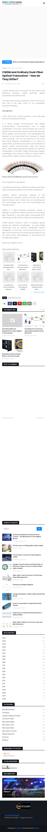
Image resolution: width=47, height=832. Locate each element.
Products (23, 737)
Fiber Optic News (23, 728)
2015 (23, 671)
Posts (7, 753)
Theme (36, 828)
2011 (23, 684)
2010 (23, 687)
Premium (18, 828)
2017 (23, 665)
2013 (23, 677)
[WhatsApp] (24, 303)
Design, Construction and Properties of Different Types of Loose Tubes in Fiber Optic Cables (28, 566)
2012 (23, 680)
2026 (23, 638)
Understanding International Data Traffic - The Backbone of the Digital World (27, 537)
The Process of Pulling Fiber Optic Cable (28, 546)
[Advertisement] (23, 32)
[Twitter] (15, 303)
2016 (23, 668)
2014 (23, 674)
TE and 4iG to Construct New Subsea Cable (27, 556)
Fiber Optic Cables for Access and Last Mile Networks (28, 623)
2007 (23, 696)
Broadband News (23, 709)
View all (42, 310)
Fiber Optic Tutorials (15, 68)
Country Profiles (23, 719)
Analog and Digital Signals (23, 585)
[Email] (29, 303)
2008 (23, 693)
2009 (23, 690)
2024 (23, 644)
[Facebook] (10, 303)
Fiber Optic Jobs (23, 725)
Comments (10, 756)
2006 (23, 699)
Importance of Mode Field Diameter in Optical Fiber (27, 614)
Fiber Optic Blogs (23, 722)
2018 (23, 662)
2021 (23, 653)
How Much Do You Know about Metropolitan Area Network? (34, 331)
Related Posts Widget (39, 292)
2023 (23, 647)
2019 (23, 659)
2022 (23, 650)
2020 (23, 656)
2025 (23, 641)
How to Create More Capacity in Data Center (27, 604)
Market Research (23, 734)
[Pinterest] (19, 303)
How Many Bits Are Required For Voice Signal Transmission (12, 331)
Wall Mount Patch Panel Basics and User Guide (11, 355)
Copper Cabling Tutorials (23, 716)
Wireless (23, 740)
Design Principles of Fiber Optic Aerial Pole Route (29, 595)
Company (23, 713)
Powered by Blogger (12, 815)
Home (4, 68)
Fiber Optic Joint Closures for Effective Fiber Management (27, 576)
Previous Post (8, 418)
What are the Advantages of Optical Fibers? (20, 790)
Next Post (40, 418)
